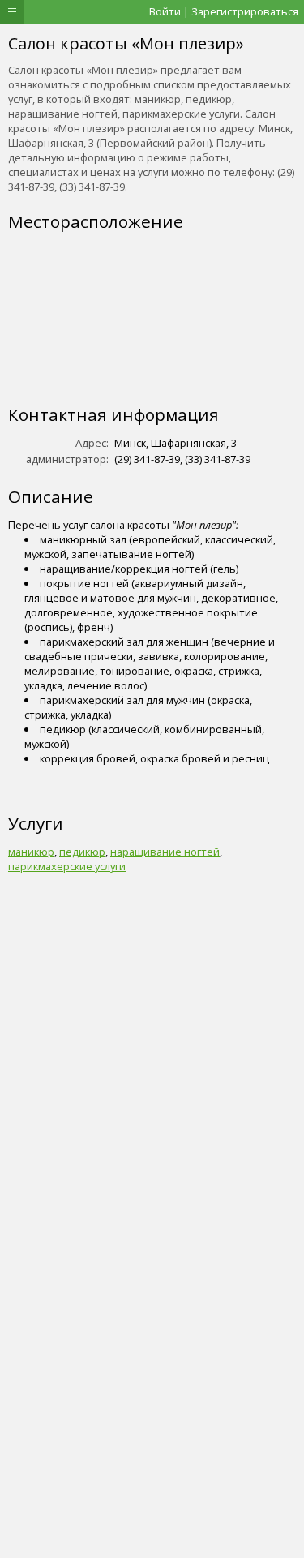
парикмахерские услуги (67, 866)
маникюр (31, 851)
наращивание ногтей (165, 851)
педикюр (82, 851)
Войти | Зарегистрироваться (223, 11)
